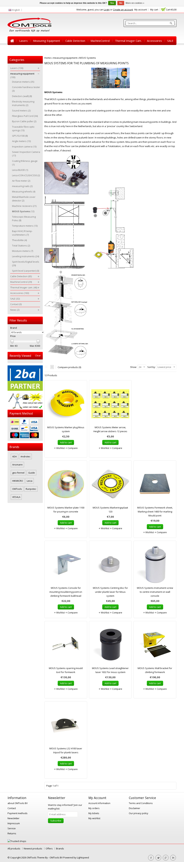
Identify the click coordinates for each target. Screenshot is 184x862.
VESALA (16, 497)
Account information (99, 803)
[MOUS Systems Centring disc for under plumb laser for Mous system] (110, 565)
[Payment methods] (25, 429)
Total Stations (21, 245)
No (120, 3)
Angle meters (21, 141)
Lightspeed (83, 857)
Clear (38, 355)
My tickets (93, 813)
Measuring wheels (23, 191)
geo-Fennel (18, 472)
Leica (29, 480)
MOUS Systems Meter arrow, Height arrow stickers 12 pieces (110, 429)
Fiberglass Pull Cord (25, 116)
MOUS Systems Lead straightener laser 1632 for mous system (110, 670)
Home (12, 40)
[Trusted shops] (17, 841)
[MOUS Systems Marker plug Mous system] (66, 404)
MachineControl (100, 40)
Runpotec (31, 488)
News (28, 49)
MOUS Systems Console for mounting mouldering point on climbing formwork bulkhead (65, 591)
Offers (49, 848)
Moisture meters (22, 251)
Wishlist (60, 448)
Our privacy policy (138, 813)
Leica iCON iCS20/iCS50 (26, 175)
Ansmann (17, 464)
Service (12, 828)
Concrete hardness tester (26, 88)
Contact (15, 49)
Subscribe (55, 820)
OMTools (17, 488)
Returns (12, 833)
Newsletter (13, 818)
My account (140, 9)
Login (107, 9)
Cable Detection (75, 40)
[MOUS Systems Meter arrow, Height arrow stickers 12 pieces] (110, 404)
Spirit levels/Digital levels (25, 263)
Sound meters (21, 110)
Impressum (14, 823)
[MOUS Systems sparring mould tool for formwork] (66, 645)
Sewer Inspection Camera (26, 153)
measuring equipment (46, 40)
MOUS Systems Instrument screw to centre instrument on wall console (155, 591)
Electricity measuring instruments (23, 103)
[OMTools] (29, 24)
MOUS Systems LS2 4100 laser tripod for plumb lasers (65, 750)
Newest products (33, 848)
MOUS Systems (87, 57)
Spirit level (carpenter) (25, 270)
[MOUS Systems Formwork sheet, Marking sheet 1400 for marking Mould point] (155, 485)
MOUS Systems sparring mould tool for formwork (66, 670)
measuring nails (22, 186)
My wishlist (94, 818)
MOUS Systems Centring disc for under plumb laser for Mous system (110, 591)
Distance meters (23, 81)
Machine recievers (24, 206)
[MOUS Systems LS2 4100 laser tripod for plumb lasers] (66, 725)
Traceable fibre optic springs (23, 128)
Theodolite (19, 240)
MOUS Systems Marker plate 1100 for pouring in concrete (65, 509)
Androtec (25, 456)
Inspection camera (24, 146)
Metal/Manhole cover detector (23, 198)
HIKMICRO (17, 480)
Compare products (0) (69, 367)
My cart (154, 9)
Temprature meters (25, 225)
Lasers (23, 40)
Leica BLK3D (20, 170)
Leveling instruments (25, 256)
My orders (94, 808)
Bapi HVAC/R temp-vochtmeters (22, 232)
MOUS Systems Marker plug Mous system (65, 429)
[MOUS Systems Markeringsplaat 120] (110, 485)
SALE (170, 40)
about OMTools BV (18, 803)
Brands (60, 848)
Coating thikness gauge (25, 162)
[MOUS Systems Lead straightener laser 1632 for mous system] (110, 645)
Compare (72, 448)
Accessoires (154, 40)
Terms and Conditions (141, 803)
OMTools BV (56, 857)
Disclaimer (134, 808)
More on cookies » (135, 3)
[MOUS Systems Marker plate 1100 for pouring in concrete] (66, 485)
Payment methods (17, 813)
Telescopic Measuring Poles (24, 218)
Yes (112, 3)
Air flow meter (21, 180)
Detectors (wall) (22, 96)
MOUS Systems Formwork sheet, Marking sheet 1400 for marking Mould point (155, 511)
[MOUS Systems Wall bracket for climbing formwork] (155, 645)
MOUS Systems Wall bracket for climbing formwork (155, 670)
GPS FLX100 (20, 135)
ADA (14, 456)
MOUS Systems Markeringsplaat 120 (110, 509)
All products (14, 848)
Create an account (123, 9)
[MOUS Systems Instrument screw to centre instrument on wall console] (155, 565)
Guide (31, 472)
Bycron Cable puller (24, 121)
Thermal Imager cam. (128, 40)
